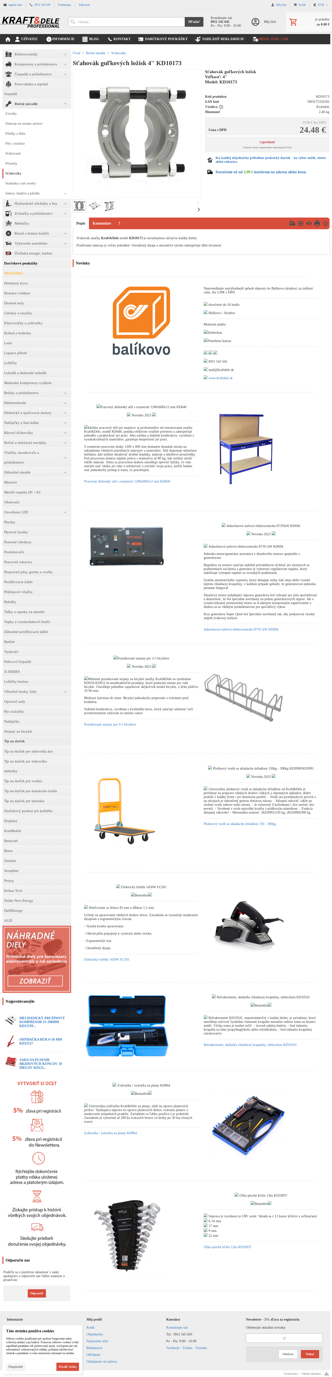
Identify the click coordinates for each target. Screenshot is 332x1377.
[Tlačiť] (317, 223)
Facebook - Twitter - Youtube (186, 1348)
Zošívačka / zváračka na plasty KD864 (110, 1133)
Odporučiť (37, 1293)
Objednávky (95, 1334)
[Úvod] (30, 22)
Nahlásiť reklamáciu (311, 1374)
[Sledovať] (309, 223)
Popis (80, 223)
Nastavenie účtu (97, 1341)
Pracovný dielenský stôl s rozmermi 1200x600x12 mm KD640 (127, 481)
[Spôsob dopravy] (292, 223)
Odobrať (288, 1354)
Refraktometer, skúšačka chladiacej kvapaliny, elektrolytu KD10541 (250, 1045)
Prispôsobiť (16, 1366)
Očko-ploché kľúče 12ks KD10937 (228, 1247)
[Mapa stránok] (326, 1373)
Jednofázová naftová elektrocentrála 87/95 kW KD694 (241, 629)
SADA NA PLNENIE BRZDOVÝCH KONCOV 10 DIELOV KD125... (40, 1064)
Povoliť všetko (68, 1366)
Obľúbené (93, 1355)
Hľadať (194, 22)
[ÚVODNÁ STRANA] (8, 39)
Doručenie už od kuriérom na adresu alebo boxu (261, 172)
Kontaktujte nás (177, 1327)
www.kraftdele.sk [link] (221, 378)
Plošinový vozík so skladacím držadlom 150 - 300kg (240, 824)
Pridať (310, 1354)
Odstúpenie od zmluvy (102, 1361)
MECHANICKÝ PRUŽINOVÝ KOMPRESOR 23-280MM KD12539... (42, 1022)
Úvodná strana (290, 1374)
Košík (91, 1327)
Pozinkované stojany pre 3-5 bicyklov (110, 724)
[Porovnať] (301, 223)
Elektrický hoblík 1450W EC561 (107, 959)
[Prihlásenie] (263, 22)
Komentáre (102, 223)
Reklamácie (94, 1348)
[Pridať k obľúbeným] (325, 223)
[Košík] (309, 22)
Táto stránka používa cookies (30, 1331)
